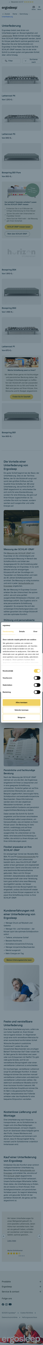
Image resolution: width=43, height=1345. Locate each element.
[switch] (37, 678)
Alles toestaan (21, 702)
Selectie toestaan (21, 710)
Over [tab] (35, 631)
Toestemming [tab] (8, 631)
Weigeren (21, 717)
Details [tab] (22, 631)
